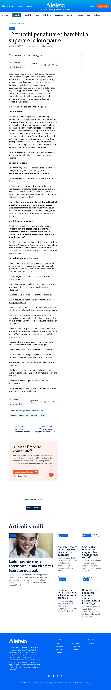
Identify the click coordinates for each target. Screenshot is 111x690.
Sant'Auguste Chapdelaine (63, 10)
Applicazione (76, 647)
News (37, 15)
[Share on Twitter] (49, 65)
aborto (13, 536)
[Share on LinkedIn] (45, 65)
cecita (86, 579)
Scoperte (70, 15)
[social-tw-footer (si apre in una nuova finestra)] (58, 676)
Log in (40, 499)
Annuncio (75, 650)
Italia (88, 15)
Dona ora (102, 6)
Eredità (80, 15)
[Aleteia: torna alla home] (55, 5)
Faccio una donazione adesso (24, 472)
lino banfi (87, 536)
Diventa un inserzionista (63, 683)
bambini (13, 415)
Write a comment (33, 508)
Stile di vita (47, 15)
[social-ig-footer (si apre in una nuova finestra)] (62, 676)
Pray (15, 15)
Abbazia (97, 15)
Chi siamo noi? (38, 683)
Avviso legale (48, 683)
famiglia (21, 23)
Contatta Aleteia (78, 683)
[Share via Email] (53, 65)
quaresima (63, 536)
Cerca (30, 6)
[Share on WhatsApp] (57, 65)
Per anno (91, 644)
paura (43, 415)
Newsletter (75, 644)
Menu (6, 15)
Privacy (87, 683)
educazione (23, 415)
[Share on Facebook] (41, 65)
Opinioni (28, 15)
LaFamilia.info (32, 46)
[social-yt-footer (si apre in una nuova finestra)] (49, 676)
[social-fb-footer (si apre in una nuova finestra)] (53, 676)
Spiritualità (59, 15)
